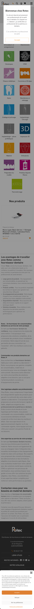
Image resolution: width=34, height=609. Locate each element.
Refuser (17, 597)
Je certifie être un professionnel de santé (17, 33)
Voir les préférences (17, 602)
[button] (31, 572)
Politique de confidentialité (16, 606)
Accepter (17, 592)
